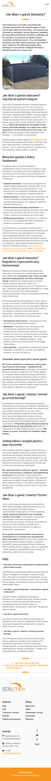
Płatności (30, 719)
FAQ (4, 709)
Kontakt (5, 716)
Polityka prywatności (11, 719)
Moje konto (30, 706)
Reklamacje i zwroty (34, 712)
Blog (4, 706)
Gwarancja (30, 716)
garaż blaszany (37, 140)
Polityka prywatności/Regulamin (25, 775)
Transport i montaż (10, 712)
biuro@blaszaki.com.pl (11, 753)
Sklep (28, 709)
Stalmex (29, 772)
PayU (37, 744)
